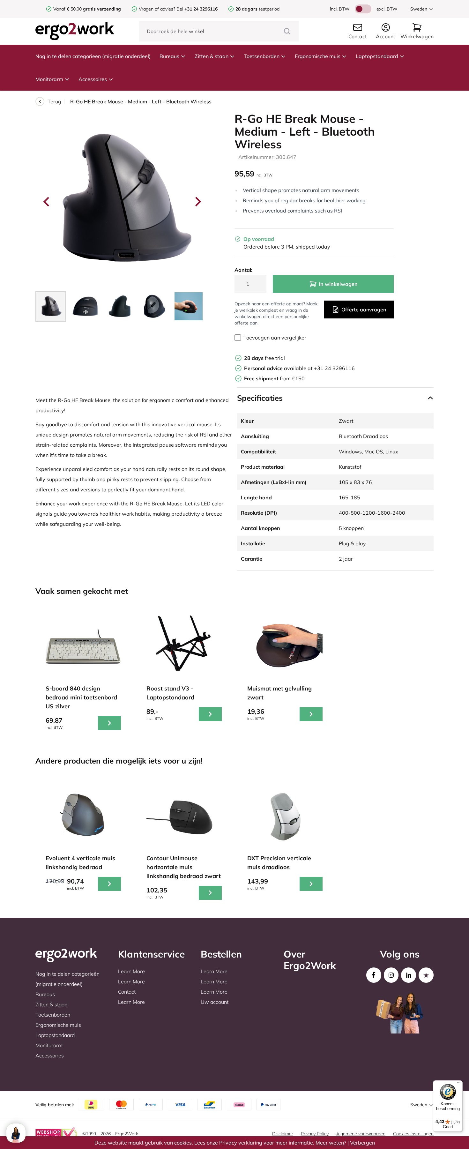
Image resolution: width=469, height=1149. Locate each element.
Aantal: (243, 270)
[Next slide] (197, 201)
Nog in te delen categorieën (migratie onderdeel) (93, 56)
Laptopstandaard (377, 56)
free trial (264, 358)
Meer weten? (331, 1142)
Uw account (214, 1002)
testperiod (257, 9)
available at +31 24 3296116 (299, 368)
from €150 (274, 378)
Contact (127, 992)
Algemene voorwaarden (360, 1134)
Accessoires (92, 79)
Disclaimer (282, 1134)
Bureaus (169, 56)
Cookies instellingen (413, 1134)
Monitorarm (49, 79)
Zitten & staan (211, 56)
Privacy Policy (315, 1134)
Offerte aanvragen (363, 309)
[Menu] (459, 1084)
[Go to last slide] (47, 201)
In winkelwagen (338, 284)
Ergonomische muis (317, 56)
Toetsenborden (261, 56)
